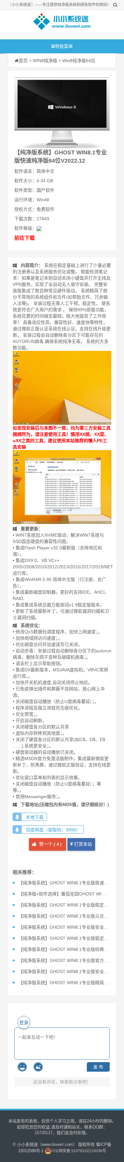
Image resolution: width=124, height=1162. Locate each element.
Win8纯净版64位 (78, 60)
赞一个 (50, 844)
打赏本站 (82, 844)
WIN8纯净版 (45, 60)
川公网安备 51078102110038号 (78, 1151)
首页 (23, 60)
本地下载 (35, 817)
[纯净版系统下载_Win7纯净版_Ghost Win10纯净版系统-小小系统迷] (62, 23)
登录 (23, 1022)
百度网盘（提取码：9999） (53, 829)
